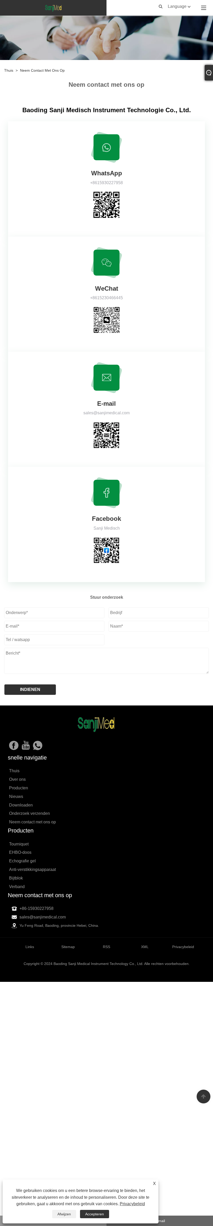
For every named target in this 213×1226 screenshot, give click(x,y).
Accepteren (94, 1214)
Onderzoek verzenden (29, 813)
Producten (18, 788)
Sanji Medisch (107, 528)
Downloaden (21, 805)
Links (29, 947)
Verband (17, 886)
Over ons (17, 779)
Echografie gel (22, 861)
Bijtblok (16, 878)
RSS (106, 947)
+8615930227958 (106, 183)
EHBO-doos (20, 852)
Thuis (8, 70)
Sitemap (68, 947)
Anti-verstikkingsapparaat (32, 869)
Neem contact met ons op (42, 70)
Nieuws (16, 796)
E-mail (160, 1221)
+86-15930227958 (36, 908)
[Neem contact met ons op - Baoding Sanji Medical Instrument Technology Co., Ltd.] (53, 8)
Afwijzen (64, 1214)
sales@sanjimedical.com (106, 413)
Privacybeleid (132, 1204)
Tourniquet (19, 844)
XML (145, 947)
